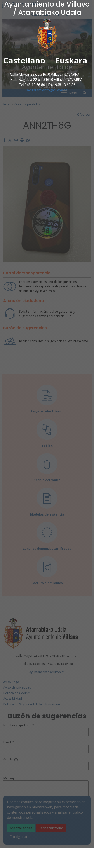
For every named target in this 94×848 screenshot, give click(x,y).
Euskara (71, 60)
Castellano (24, 60)
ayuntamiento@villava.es (47, 90)
